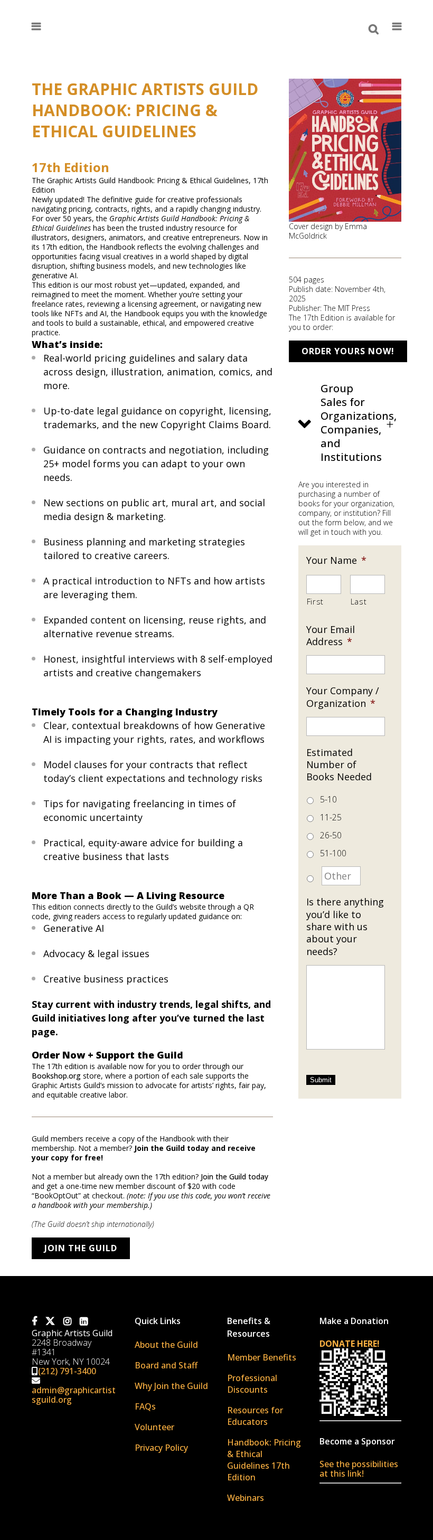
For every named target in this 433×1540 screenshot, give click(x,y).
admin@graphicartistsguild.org (74, 1394)
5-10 (328, 799)
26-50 (331, 835)
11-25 (331, 817)
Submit (321, 1080)
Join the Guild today (234, 1176)
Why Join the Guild (171, 1386)
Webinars (245, 1498)
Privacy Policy (161, 1447)
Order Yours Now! (348, 351)
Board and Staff (166, 1365)
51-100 (333, 853)
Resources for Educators (255, 1416)
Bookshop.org (56, 1076)
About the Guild (166, 1344)
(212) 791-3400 (67, 1371)
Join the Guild (80, 1248)
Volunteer (154, 1427)
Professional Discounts (252, 1383)
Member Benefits (261, 1357)
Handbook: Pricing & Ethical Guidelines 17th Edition (264, 1460)
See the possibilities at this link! (358, 1468)
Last (359, 601)
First (315, 601)
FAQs (145, 1406)
